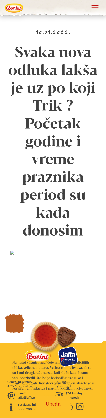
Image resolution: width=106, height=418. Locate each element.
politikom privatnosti (76, 389)
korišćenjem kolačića (28, 389)
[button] (95, 7)
